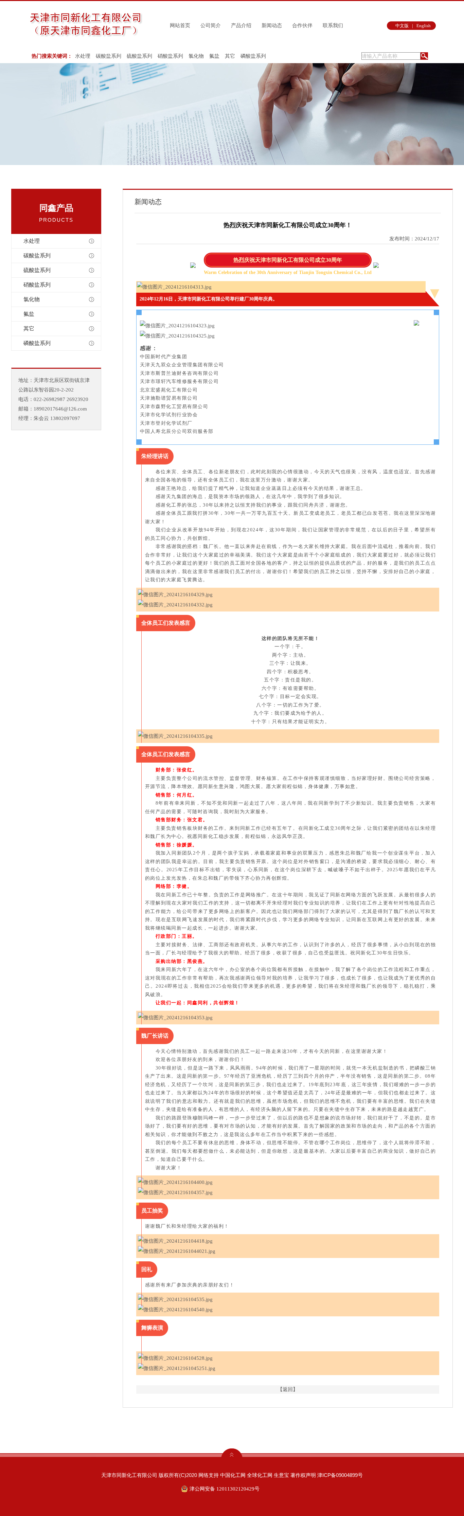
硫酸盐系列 (139, 56)
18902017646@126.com (60, 409)
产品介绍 (241, 25)
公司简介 (210, 25)
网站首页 (180, 25)
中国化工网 (233, 1475)
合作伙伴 (302, 25)
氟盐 (214, 56)
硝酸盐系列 (170, 56)
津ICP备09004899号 (340, 1475)
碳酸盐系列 (108, 56)
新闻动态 (272, 25)
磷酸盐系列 (253, 56)
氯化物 (196, 56)
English (423, 25)
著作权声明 (303, 1475)
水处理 (82, 56)
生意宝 (281, 1475)
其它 (230, 56)
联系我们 (333, 25)
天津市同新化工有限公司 (129, 1475)
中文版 (402, 25)
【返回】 (288, 1389)
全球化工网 (259, 1475)
